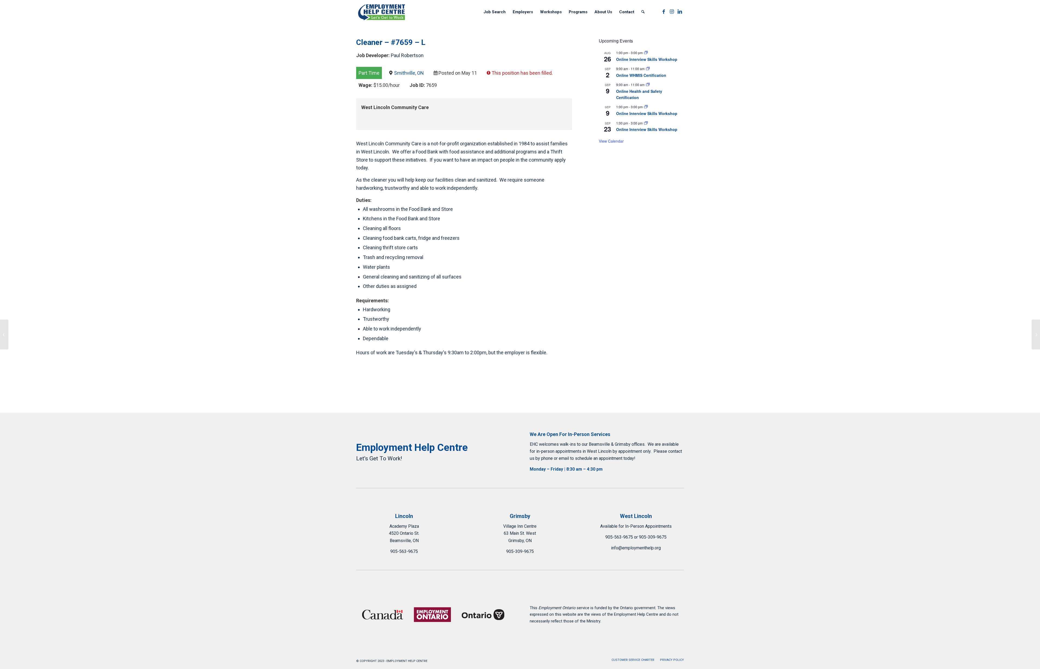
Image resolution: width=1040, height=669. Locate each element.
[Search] (643, 12)
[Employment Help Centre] (382, 12)
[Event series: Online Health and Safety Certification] (648, 84)
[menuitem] (494, 12)
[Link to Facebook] (663, 12)
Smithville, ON (409, 73)
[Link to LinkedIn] (680, 12)
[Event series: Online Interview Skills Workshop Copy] (646, 52)
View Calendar (611, 141)
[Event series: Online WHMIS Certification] (648, 68)
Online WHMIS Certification (641, 75)
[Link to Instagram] (672, 12)
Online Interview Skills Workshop (646, 59)
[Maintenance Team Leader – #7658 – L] (4, 334)
